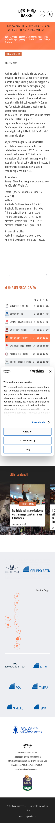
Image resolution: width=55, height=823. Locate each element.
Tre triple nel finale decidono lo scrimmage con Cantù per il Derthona (27, 514)
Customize (25, 440)
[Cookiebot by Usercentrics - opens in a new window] (32, 371)
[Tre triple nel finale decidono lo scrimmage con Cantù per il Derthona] (27, 494)
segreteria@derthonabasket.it (27, 769)
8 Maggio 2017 (11, 63)
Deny (27, 449)
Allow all (27, 431)
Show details (38, 422)
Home (7, 37)
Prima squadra (18, 37)
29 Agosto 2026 (19, 524)
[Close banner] (50, 371)
